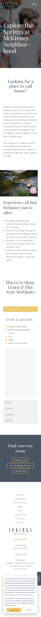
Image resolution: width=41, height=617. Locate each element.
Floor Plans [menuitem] (20, 495)
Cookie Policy (18, 595)
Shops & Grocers (12, 309)
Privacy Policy (29, 595)
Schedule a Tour (20, 460)
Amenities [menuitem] (20, 518)
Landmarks (10, 414)
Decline (29, 610)
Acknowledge (14, 610)
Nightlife (8, 420)
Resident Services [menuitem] (20, 503)
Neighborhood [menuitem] (20, 499)
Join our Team (20, 471)
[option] (19, 183)
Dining (8, 402)
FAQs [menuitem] (21, 511)
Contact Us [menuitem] (20, 522)
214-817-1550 (20, 554)
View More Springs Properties (20, 465)
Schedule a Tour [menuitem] (20, 515)
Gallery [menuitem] (20, 507)
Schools (8, 408)
